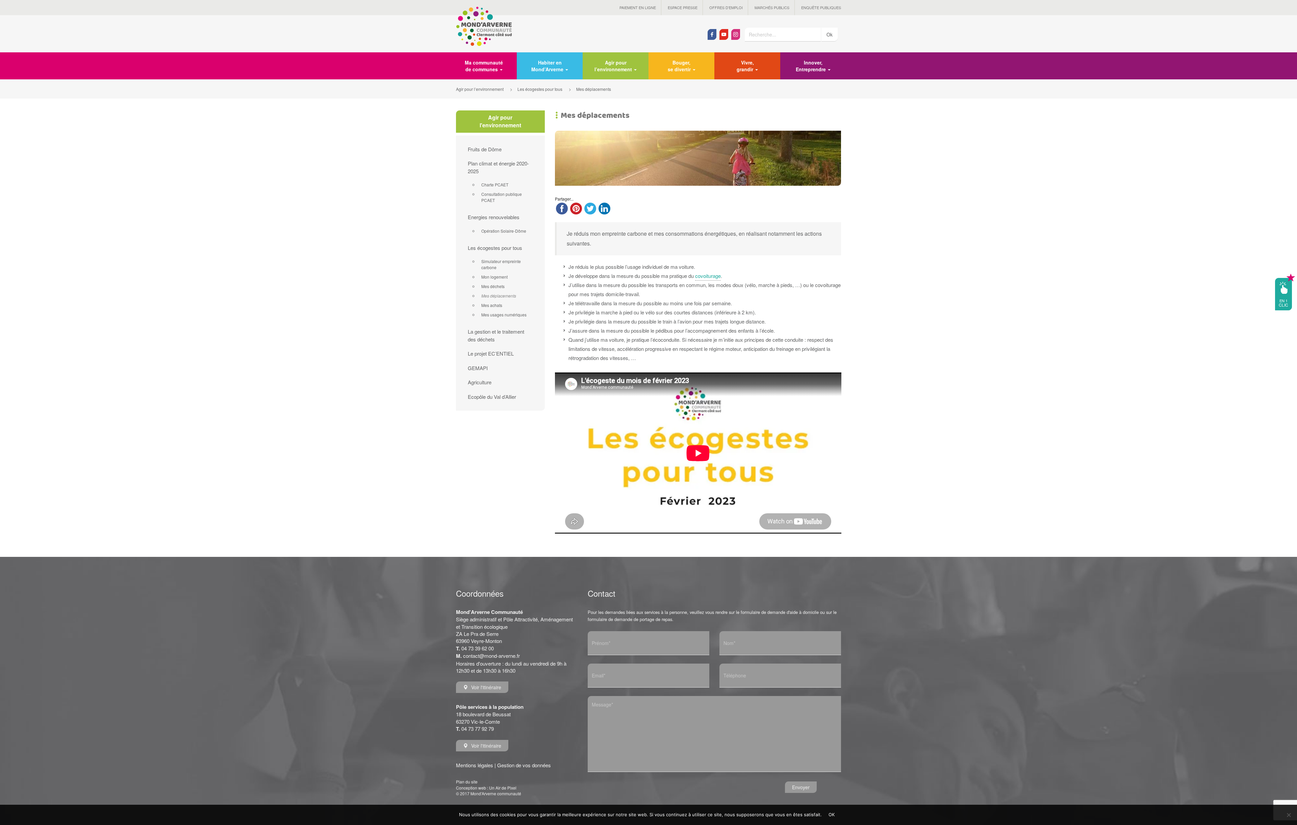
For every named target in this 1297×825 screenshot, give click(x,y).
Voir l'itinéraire (486, 687)
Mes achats (491, 305)
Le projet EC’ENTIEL (491, 353)
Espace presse (682, 7)
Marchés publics (772, 7)
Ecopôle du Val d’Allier (492, 396)
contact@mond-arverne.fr (491, 655)
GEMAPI (478, 367)
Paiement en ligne (637, 7)
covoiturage (708, 275)
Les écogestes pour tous (495, 247)
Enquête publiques (821, 7)
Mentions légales (474, 765)
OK (832, 814)
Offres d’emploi (726, 7)
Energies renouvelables (493, 217)
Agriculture (479, 382)
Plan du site (467, 781)
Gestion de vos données (524, 765)
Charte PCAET (494, 184)
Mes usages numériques (504, 314)
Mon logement (494, 277)
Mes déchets (493, 286)
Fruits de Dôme (485, 149)
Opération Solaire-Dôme (503, 231)
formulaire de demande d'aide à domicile (780, 612)
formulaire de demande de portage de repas (630, 619)
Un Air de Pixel (502, 788)
